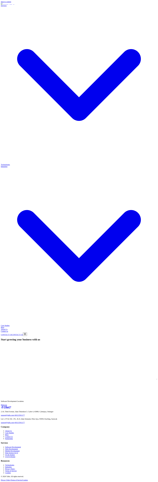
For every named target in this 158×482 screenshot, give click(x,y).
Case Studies (9, 433)
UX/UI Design (10, 457)
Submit (8, 394)
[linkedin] (7, 408)
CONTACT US (6, 335)
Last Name (84, 344)
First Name (5, 344)
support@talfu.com (7, 415)
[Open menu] (25, 334)
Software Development (13, 447)
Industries (8, 467)
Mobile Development (12, 451)
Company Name (7, 361)
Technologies (9, 465)
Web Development (11, 449)
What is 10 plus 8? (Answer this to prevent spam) (20, 383)
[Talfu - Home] (7, 4)
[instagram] (4, 408)
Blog (6, 435)
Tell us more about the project (14, 370)
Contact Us (9, 437)
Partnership (9, 439)
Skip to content (6, 2)
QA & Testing (10, 455)
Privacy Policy (10, 469)
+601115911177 (19, 415)
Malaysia (4, 405)
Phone (82, 352)
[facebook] (2, 408)
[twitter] (10, 408)
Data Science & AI (11, 453)
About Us (8, 431)
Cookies (8, 473)
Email (3, 352)
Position (83, 361)
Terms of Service (11, 471)
